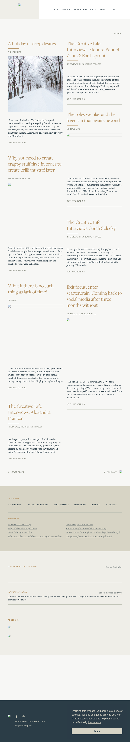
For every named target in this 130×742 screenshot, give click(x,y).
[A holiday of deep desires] (35, 84)
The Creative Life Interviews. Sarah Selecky (91, 225)
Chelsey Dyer (27, 725)
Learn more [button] (94, 722)
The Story (66, 10)
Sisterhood (80, 505)
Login (112, 10)
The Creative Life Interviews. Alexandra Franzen (29, 412)
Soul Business (88, 314)
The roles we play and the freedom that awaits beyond (93, 117)
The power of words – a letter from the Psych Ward (89, 536)
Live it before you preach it (20, 532)
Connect (103, 10)
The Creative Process (90, 64)
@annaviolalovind (113, 567)
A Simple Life (14, 52)
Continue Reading (17, 143)
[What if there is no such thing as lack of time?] (35, 332)
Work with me (80, 10)
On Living (12, 300)
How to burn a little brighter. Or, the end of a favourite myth (93, 532)
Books (93, 10)
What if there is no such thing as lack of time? (31, 288)
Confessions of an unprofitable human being (86, 528)
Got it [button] (97, 731)
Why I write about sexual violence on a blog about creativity (35, 536)
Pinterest (118, 592)
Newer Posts (17, 472)
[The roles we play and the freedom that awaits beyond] (94, 151)
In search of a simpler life (19, 524)
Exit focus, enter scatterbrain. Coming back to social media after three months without (94, 296)
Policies (40, 721)
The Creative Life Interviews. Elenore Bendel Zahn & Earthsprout (93, 49)
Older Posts (110, 472)
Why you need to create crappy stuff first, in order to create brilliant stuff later (35, 163)
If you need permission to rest (79, 524)
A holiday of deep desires (32, 43)
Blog (56, 10)
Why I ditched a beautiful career (22, 528)
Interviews (72, 64)
